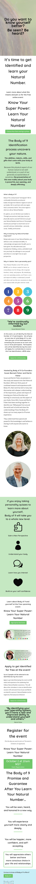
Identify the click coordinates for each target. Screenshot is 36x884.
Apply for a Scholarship (18, 358)
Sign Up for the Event (18, 623)
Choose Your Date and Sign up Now (18, 131)
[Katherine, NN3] (18, 642)
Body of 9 (8, 876)
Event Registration (18, 767)
